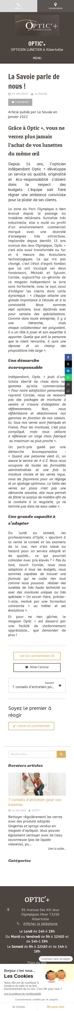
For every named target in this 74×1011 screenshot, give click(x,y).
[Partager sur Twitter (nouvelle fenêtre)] (68, 364)
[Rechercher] (61, 754)
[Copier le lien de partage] (68, 391)
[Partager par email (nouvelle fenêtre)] (68, 384)
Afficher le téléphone (40, 924)
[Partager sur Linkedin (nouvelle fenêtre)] (68, 370)
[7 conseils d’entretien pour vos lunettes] (37, 784)
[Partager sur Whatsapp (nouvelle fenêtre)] (68, 377)
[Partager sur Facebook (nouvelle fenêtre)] (68, 357)
